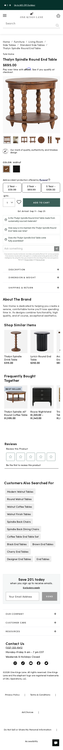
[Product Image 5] (49, 139)
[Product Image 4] (41, 139)
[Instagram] (15, 663)
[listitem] (20, 491)
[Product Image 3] (32, 139)
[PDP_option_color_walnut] (6, 169)
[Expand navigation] (7, 15)
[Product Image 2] (24, 139)
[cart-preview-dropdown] (58, 15)
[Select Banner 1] (7, 5)
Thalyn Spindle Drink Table (13, 357)
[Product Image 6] (58, 139)
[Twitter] (47, 663)
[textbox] (9, 202)
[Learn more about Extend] (49, 179)
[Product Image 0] (7, 139)
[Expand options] (58, 269)
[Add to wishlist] (19, 202)
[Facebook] (39, 663)
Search (10, 23)
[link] (31, 269)
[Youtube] (31, 663)
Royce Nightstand (40, 411)
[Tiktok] (23, 663)
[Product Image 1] (15, 139)
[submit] (57, 25)
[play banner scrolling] (10, 5)
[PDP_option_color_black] (16, 169)
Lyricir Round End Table (40, 357)
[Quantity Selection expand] (12, 202)
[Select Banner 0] (5, 5)
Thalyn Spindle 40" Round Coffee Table (15, 413)
